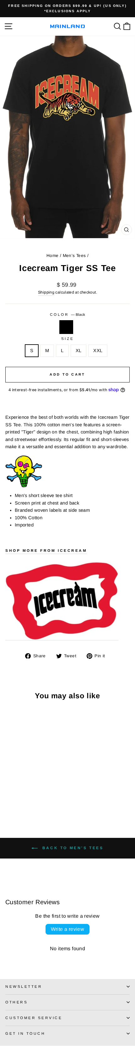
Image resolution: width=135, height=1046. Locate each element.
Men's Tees (74, 255)
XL (79, 350)
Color (67, 314)
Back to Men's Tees (71, 848)
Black (66, 327)
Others (16, 1002)
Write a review (67, 929)
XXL (97, 350)
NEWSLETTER (23, 986)
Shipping (46, 292)
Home (52, 255)
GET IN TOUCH (25, 1033)
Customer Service (33, 1018)
